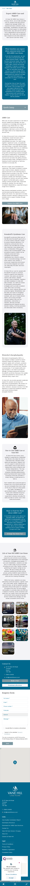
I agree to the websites (13, 733)
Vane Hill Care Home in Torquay (11, 831)
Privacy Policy (9, 738)
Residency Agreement (8, 849)
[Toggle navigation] (25, 107)
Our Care (9, 8)
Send (7, 743)
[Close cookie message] (19, 862)
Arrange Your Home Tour (15, 533)
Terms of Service (20, 738)
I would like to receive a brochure (15, 728)
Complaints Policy (7, 852)
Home (3, 8)
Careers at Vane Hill (8, 836)
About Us (5, 833)
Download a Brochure (15, 685)
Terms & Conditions (7, 844)
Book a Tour (15, 681)
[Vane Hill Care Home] (15, 3)
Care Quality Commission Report (11, 820)
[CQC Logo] (8, 860)
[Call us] (26, 884)
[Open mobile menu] (15, 884)
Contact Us (5, 828)
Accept (11, 878)
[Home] (3, 884)
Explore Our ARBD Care (15, 203)
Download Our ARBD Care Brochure (12, 825)
